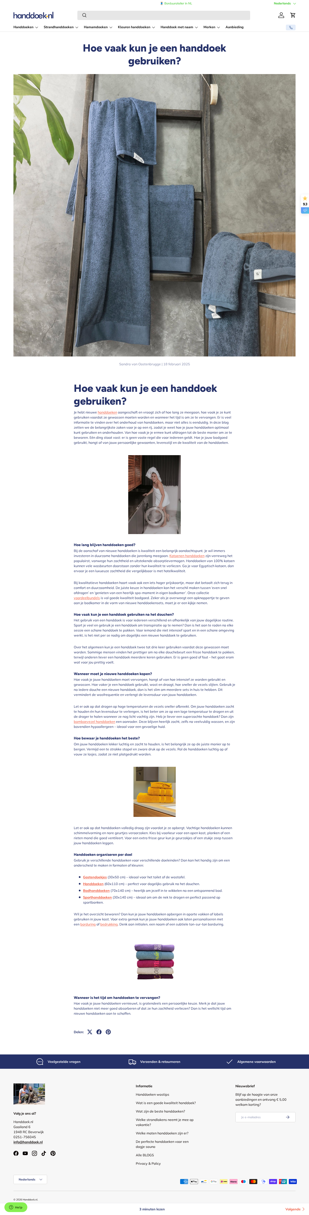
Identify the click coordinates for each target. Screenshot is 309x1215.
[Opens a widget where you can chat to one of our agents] (15, 1207)
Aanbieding (235, 27)
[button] (293, 15)
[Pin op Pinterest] (108, 1032)
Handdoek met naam (177, 27)
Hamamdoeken (96, 27)
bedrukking (109, 924)
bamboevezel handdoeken (94, 721)
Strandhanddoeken (59, 27)
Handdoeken (23, 27)
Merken (209, 27)
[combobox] (163, 15)
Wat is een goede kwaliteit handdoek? (166, 1103)
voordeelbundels (87, 598)
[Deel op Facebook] (99, 1032)
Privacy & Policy (148, 1163)
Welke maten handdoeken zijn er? (162, 1133)
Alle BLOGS (145, 1155)
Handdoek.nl (30, 1199)
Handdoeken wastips (152, 1094)
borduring (88, 924)
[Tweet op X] (89, 1032)
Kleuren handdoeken (134, 27)
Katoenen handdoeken (187, 556)
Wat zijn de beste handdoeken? (160, 1111)
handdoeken (107, 412)
